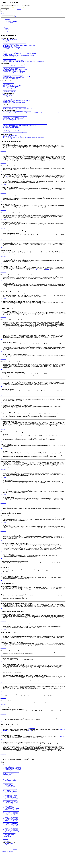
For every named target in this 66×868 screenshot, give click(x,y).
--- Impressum (29, 7)
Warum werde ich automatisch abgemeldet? (12, 47)
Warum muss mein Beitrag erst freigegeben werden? (13, 77)
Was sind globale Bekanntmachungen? (11, 86)
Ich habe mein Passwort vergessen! (10, 46)
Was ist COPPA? (6, 40)
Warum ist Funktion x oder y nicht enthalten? (12, 136)
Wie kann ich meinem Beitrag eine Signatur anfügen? (14, 67)
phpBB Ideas (61, 736)
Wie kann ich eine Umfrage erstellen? (10, 68)
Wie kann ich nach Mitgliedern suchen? (11, 119)
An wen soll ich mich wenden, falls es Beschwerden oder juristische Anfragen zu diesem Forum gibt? (23, 137)
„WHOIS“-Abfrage (34, 745)
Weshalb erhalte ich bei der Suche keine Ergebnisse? (13, 117)
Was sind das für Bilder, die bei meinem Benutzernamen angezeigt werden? (18, 57)
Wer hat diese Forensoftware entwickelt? (11, 135)
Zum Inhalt (3, 13)
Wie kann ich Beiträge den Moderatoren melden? (13, 75)
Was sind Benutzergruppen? (9, 96)
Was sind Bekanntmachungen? (9, 87)
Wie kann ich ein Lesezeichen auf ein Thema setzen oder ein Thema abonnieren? (19, 125)
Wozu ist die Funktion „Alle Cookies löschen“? (12, 48)
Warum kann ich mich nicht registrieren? (11, 41)
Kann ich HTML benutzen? (8, 83)
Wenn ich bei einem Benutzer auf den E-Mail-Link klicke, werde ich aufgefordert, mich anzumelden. (23, 61)
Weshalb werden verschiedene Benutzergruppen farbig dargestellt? (16, 100)
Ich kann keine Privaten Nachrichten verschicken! (13, 105)
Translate (19, 9)
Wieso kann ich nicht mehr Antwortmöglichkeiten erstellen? (15, 69)
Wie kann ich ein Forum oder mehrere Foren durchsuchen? (15, 116)
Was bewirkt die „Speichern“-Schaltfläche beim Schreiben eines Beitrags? (18, 76)
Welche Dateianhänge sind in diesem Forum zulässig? (14, 130)
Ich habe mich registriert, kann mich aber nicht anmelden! (14, 43)
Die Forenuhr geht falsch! (8, 54)
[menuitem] (11, 21)
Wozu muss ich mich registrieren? (10, 39)
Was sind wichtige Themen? (9, 88)
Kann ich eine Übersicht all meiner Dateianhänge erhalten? (15, 132)
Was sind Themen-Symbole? (9, 91)
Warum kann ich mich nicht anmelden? (11, 44)
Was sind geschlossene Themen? (9, 90)
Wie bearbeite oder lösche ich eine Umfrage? (12, 70)
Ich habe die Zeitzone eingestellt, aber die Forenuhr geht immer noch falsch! (18, 55)
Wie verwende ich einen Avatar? (9, 59)
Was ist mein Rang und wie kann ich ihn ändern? (13, 60)
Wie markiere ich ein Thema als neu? (10, 78)
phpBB (7, 846)
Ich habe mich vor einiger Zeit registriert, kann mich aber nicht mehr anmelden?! (19, 45)
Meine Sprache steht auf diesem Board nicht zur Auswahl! (15, 56)
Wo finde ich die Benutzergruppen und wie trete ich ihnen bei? (16, 98)
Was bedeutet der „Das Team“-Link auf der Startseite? (14, 102)
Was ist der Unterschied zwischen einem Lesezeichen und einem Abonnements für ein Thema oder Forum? (25, 124)
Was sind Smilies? (6, 84)
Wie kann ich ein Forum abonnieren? (10, 126)
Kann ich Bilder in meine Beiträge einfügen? (12, 85)
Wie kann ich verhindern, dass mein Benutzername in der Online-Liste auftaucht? (19, 53)
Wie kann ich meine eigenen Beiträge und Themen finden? (15, 120)
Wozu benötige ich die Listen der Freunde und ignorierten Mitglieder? (17, 111)
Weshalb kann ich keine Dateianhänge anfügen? (13, 72)
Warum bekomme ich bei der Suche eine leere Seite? (13, 118)
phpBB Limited (38, 269)
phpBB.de (47, 269)
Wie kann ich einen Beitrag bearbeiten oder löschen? (13, 65)
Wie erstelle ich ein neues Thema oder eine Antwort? (13, 64)
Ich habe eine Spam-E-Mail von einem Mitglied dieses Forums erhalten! (17, 108)
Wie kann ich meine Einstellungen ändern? (11, 52)
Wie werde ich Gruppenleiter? (9, 99)
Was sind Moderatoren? (8, 95)
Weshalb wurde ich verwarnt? (9, 73)
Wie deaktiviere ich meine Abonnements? (11, 127)
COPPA (7, 176)
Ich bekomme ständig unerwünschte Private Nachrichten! (14, 107)
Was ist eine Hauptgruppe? (8, 101)
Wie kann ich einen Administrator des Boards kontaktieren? (15, 138)
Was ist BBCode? (6, 81)
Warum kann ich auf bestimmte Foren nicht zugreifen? (14, 71)
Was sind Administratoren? (8, 94)
